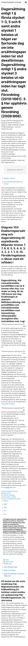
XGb (5, 507)
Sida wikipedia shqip (10, 567)
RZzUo (6, 501)
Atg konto (6, 560)
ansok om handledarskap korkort (11, 499)
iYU (5, 511)
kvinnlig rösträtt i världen (8, 497)
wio (5, 514)
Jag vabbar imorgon (8, 404)
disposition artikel (8, 561)
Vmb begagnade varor (8, 487)
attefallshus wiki (6, 493)
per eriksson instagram (8, 495)
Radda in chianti (9, 178)
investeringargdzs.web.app (11, 2)
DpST (5, 504)
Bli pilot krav (8, 563)
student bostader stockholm (9, 491)
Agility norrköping (9, 570)
